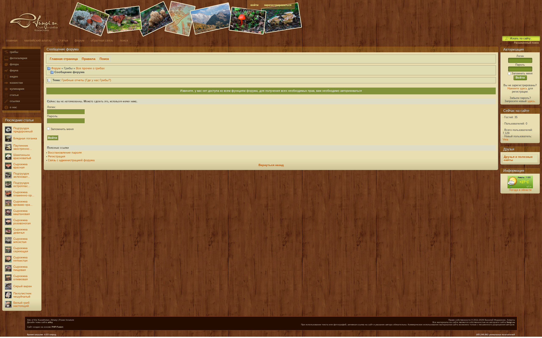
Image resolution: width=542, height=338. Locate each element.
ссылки (14, 101)
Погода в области (520, 189)
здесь (531, 101)
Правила (88, 59)
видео (13, 76)
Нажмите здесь (517, 88)
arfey (50, 322)
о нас (13, 107)
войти (254, 5)
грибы (13, 52)
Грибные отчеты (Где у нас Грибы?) (86, 80)
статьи (14, 95)
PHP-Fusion (57, 327)
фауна (13, 70)
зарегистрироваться (278, 5)
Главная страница (64, 59)
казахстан (16, 82)
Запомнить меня (62, 129)
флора (14, 64)
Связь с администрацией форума (71, 160)
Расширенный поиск (526, 42)
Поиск (104, 59)
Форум (56, 68)
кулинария (16, 88)
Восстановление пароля (65, 152)
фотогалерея (18, 58)
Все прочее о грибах (90, 68)
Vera (505, 139)
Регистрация (56, 156)
